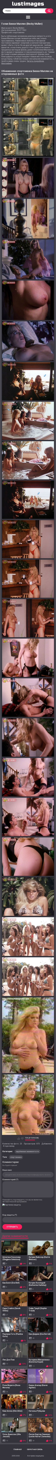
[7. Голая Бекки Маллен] (28, 341)
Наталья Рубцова (37, 1411)
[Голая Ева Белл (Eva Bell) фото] (14, 1273)
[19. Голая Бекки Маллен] (28, 817)
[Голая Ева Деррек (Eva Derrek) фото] (40, 1325)
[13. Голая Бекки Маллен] (28, 579)
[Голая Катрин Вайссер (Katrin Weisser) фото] (40, 1248)
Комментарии (10, 1162)
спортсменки (16, 1157)
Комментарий (8, 1179)
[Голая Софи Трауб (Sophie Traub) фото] (40, 1299)
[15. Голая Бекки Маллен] (28, 658)
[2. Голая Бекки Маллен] (28, 137)
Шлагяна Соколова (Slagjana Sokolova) (11, 1258)
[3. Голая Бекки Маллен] (28, 177)
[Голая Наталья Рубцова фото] (40, 1401)
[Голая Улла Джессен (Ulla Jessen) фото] (14, 1425)
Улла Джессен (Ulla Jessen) (11, 1435)
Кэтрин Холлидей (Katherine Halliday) (37, 1284)
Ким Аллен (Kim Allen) (12, 1411)
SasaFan (23, 1456)
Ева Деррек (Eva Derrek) (40, 1334)
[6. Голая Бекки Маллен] (28, 300)
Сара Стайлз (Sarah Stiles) (11, 1309)
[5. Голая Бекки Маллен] (28, 259)
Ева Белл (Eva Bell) (11, 1283)
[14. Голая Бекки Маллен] (28, 618)
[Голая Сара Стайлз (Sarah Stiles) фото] (14, 1299)
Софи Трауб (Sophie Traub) (38, 1309)
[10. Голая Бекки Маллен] (28, 460)
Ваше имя (7, 1170)
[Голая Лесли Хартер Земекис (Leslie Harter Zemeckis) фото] (40, 1425)
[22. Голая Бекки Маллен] (28, 936)
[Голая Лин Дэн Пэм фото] (14, 1350)
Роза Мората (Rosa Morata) (11, 1386)
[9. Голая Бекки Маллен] (28, 421)
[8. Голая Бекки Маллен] (28, 381)
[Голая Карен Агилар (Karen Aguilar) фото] (40, 1376)
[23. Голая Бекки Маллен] (28, 976)
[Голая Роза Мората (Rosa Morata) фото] (14, 1376)
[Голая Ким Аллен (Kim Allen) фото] (14, 1401)
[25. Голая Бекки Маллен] (28, 1104)
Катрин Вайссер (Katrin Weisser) (39, 1258)
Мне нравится (18, 1138)
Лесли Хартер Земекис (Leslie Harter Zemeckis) (40, 1435)
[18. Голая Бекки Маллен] (28, 777)
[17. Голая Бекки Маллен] (28, 737)
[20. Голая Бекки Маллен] (28, 856)
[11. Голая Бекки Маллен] (28, 500)
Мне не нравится (22, 1138)
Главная (17, 1449)
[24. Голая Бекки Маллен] (28, 1035)
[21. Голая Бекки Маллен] (28, 896)
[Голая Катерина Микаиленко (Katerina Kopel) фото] (40, 1350)
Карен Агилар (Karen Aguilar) (38, 1386)
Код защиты (8, 1215)
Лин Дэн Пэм (8, 1360)
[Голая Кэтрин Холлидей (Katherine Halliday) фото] (40, 1273)
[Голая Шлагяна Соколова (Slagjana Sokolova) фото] (14, 1248)
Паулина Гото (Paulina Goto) (12, 1335)
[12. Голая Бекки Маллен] (28, 539)
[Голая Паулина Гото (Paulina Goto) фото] (14, 1325)
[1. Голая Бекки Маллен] (28, 97)
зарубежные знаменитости (27, 1151)
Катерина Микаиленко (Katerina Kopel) (39, 1361)
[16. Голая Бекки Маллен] (28, 697)
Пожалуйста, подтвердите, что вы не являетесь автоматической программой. (22, 1201)
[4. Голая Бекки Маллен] (28, 218)
